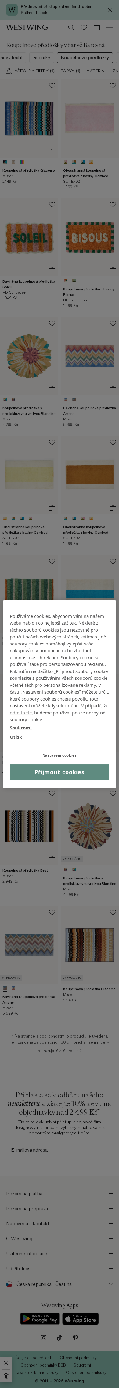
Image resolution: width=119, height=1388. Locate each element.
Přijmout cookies (59, 772)
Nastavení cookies (59, 755)
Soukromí (21, 727)
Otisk (16, 737)
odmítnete (21, 712)
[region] (59, 694)
